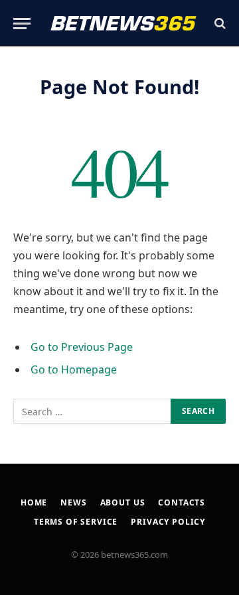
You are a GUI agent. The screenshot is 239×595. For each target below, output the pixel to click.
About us (122, 502)
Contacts (181, 502)
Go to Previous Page (82, 347)
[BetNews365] (123, 23)
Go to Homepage (74, 369)
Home (34, 502)
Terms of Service (76, 521)
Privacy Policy (168, 521)
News (73, 502)
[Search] (219, 23)
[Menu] (22, 23)
